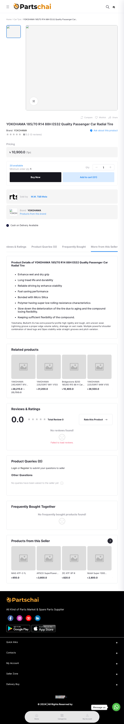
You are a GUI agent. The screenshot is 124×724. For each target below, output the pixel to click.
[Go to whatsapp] (116, 707)
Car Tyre (17, 19)
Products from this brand (33, 213)
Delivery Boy (13, 684)
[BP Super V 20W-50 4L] (99, 558)
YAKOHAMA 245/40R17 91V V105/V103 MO (18, 384)
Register (25, 468)
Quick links (12, 642)
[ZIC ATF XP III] (49, 558)
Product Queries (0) (44, 246)
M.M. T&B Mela (39, 196)
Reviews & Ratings (14, 246)
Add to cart (88, 177)
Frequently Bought (74, 246)
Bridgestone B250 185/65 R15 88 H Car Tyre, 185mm (72, 384)
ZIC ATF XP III (43, 573)
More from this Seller (104, 246)
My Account (12, 663)
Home (9, 19)
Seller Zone (12, 673)
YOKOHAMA (20, 130)
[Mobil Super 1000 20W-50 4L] (74, 558)
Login (14, 468)
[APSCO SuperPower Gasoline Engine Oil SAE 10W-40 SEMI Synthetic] (23, 558)
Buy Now (35, 177)
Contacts (11, 652)
